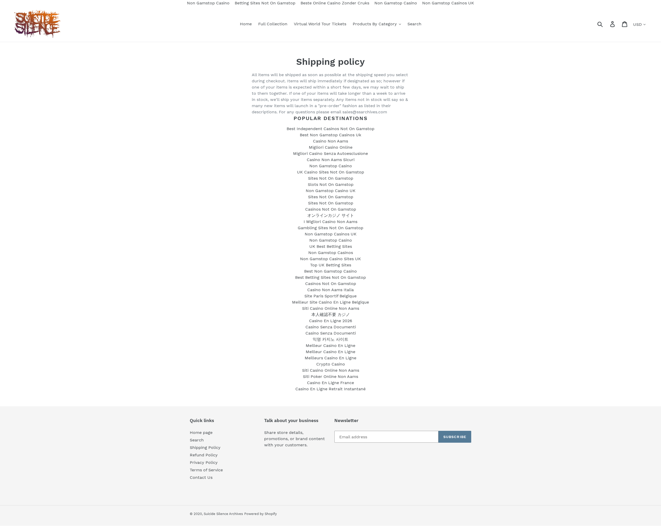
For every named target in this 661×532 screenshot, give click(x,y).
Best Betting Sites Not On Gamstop (330, 277)
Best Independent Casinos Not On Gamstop (330, 128)
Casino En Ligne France (330, 382)
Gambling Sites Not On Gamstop (330, 227)
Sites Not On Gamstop (330, 178)
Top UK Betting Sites (330, 265)
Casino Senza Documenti (330, 326)
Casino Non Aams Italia (330, 289)
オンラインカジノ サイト (330, 215)
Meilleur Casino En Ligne (330, 345)
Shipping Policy (205, 447)
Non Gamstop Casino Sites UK (330, 258)
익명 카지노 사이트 (330, 339)
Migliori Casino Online (330, 147)
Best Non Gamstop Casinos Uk (330, 134)
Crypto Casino (330, 364)
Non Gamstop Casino (330, 165)
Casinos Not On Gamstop (330, 209)
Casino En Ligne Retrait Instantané (330, 388)
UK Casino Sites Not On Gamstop (330, 172)
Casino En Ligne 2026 (330, 320)
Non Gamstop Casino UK (331, 190)
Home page (201, 432)
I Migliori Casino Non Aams (330, 221)
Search (197, 440)
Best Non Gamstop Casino (330, 271)
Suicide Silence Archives (223, 514)
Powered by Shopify (260, 514)
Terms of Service (206, 469)
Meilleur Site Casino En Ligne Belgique (330, 302)
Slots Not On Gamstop (330, 184)
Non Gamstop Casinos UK (331, 234)
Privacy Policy (204, 462)
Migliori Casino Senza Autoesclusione (330, 153)
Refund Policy (204, 454)
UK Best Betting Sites (330, 246)
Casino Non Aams (330, 141)
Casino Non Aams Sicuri (331, 159)
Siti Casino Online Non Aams (330, 308)
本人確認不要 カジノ (330, 314)
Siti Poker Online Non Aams (330, 376)
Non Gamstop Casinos (330, 252)
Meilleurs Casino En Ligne (330, 357)
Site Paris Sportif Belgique (330, 295)
